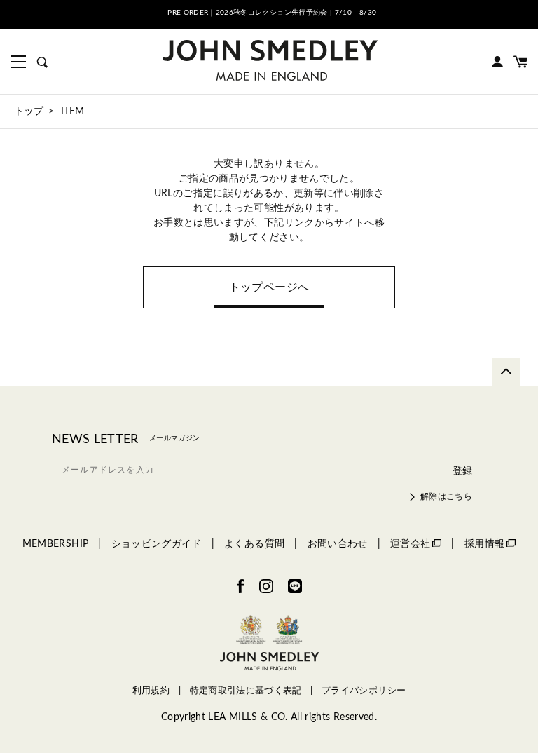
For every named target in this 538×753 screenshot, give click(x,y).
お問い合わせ (338, 544)
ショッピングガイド (156, 544)
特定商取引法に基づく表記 (246, 690)
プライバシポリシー (364, 690)
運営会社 (410, 544)
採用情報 (484, 544)
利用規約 (151, 690)
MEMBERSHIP (55, 544)
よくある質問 (254, 544)
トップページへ (269, 287)
